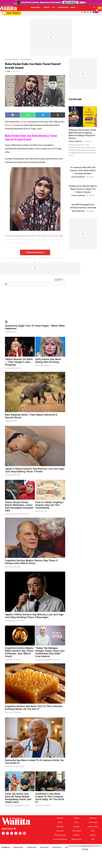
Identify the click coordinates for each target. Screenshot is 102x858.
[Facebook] (82, 12)
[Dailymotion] (24, 833)
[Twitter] (87, 12)
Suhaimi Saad (10, 125)
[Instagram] (85, 12)
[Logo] (7, 8)
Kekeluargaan (26, 59)
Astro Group (85, 849)
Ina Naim (23, 121)
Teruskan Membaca (35, 252)
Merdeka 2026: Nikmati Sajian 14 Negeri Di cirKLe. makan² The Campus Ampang (83, 189)
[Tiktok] (90, 12)
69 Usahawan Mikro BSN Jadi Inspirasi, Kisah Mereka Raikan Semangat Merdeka (83, 170)
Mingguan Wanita (11, 59)
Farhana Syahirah (75, 141)
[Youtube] (93, 12)
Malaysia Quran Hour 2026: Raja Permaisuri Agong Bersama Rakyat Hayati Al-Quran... (82, 134)
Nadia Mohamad (78, 211)
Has (8, 71)
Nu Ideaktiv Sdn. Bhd (86, 846)
